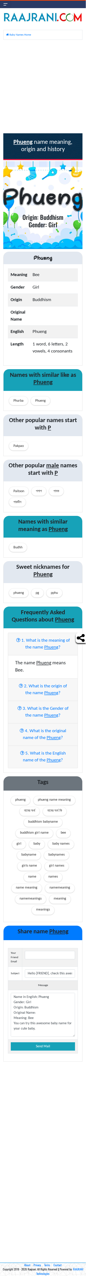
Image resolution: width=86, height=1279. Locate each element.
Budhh (17, 547)
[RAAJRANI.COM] (42, 17)
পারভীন (17, 502)
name (32, 876)
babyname (28, 854)
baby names (61, 843)
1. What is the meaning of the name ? (45, 644)
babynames (56, 854)
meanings (43, 909)
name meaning (26, 887)
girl (18, 843)
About (27, 1265)
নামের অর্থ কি (54, 811)
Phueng (40, 401)
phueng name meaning (54, 800)
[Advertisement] (43, 86)
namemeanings (31, 898)
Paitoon (18, 491)
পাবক (56, 491)
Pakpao (18, 446)
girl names (56, 865)
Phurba (18, 401)
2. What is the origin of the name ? (45, 690)
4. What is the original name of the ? (44, 734)
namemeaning (59, 887)
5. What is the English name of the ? (44, 757)
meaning (60, 898)
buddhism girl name (34, 833)
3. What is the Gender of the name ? (45, 712)
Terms (47, 1265)
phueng (20, 800)
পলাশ (39, 491)
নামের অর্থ (29, 811)
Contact (57, 1265)
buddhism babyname (43, 822)
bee (63, 833)
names (53, 876)
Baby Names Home (20, 34)
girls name (29, 865)
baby (36, 843)
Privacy (37, 1265)
